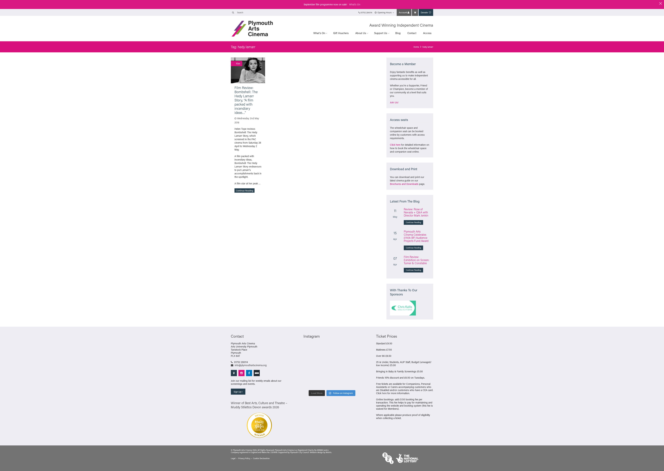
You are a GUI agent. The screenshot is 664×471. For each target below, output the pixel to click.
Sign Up (238, 391)
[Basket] (415, 12)
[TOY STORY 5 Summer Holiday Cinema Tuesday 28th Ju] (354, 356)
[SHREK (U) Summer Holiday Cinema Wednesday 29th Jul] (324, 356)
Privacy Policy (244, 458)
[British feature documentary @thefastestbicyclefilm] (339, 347)
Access (427, 33)
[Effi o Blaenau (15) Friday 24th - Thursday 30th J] (324, 365)
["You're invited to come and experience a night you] (324, 347)
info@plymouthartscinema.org (251, 365)
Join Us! (394, 102)
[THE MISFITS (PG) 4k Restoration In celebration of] (339, 383)
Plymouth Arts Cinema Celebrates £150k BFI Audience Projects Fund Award (416, 236)
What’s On (319, 33)
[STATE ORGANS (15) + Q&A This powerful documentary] (309, 356)
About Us (360, 33)
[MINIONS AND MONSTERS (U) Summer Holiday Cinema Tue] (339, 356)
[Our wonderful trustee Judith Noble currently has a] (324, 374)
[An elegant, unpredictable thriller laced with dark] (354, 374)
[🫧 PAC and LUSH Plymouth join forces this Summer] (354, 365)
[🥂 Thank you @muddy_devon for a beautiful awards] (309, 374)
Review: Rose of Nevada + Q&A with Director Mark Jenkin (416, 212)
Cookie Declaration (261, 458)
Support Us (380, 33)
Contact (411, 33)
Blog (398, 33)
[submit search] (233, 12)
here (384, 393)
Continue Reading (244, 190)
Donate (424, 12)
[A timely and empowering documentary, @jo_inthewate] (324, 383)
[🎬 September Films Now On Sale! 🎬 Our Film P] (354, 347)
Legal (233, 458)
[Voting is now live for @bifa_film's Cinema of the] (309, 347)
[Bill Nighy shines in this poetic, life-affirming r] (339, 374)
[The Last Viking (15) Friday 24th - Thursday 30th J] (309, 365)
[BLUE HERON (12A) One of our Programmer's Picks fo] (354, 383)
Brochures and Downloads (404, 184)
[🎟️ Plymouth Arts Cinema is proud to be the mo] (309, 383)
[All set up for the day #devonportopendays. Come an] (339, 365)
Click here (395, 144)
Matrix (328, 452)
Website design (316, 452)
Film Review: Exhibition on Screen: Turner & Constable (416, 260)
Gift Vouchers (341, 33)
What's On (354, 4)
